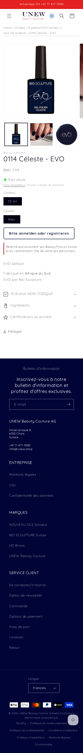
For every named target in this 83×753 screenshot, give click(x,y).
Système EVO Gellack (44, 27)
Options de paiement (25, 616)
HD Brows (17, 545)
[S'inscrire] (68, 404)
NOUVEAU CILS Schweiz (28, 525)
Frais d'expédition (14, 185)
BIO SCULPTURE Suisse (27, 535)
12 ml (12, 201)
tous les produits (15, 33)
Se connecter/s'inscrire (27, 585)
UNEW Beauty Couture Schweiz (39, 713)
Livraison (16, 637)
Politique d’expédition (30, 737)
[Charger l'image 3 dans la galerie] (66, 134)
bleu (11, 219)
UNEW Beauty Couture (27, 556)
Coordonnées (44, 744)
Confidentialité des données (31, 495)
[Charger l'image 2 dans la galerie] (41, 134)
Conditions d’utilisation (63, 730)
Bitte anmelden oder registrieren (39, 233)
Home (7, 27)
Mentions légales (22, 474)
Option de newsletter (25, 595)
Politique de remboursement (48, 723)
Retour (14, 648)
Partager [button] (15, 331)
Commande (18, 606)
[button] (9, 16)
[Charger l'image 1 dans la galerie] (16, 134)
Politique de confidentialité (27, 730)
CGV (12, 485)
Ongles (20, 27)
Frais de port (19, 627)
